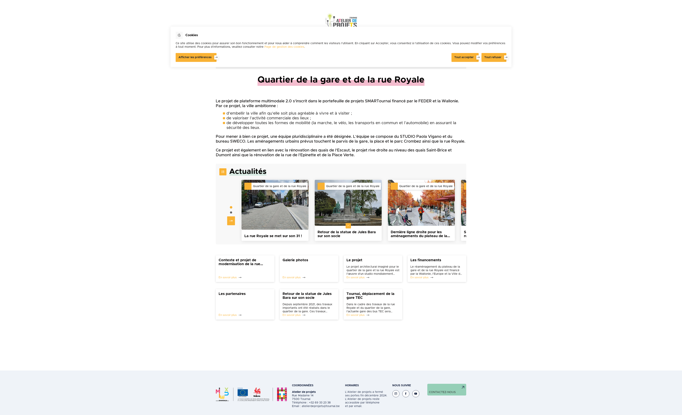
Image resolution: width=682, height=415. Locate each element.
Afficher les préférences (195, 57)
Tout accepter (464, 57)
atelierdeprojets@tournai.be (321, 406)
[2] (231, 212)
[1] (231, 207)
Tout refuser (492, 57)
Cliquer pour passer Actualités (224, 210)
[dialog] (341, 47)
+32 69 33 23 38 (319, 402)
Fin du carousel (460, 210)
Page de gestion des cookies (284, 46)
